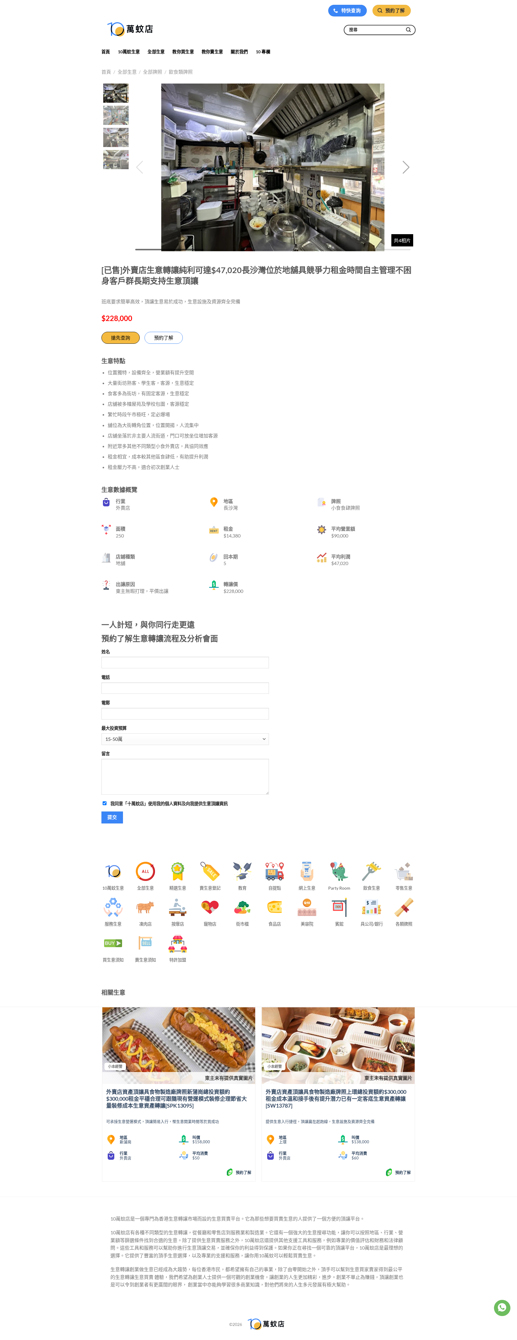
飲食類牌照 (181, 72)
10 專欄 (263, 51)
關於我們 (239, 51)
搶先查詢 (120, 337)
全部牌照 (152, 72)
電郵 (105, 702)
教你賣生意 (212, 51)
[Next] (414, 1096)
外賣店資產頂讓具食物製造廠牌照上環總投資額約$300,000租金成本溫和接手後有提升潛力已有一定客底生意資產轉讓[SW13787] (336, 1098)
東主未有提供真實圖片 (229, 1078)
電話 (105, 677)
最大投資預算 (114, 728)
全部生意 (156, 51)
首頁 (105, 51)
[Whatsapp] (502, 1308)
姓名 (105, 651)
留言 (105, 753)
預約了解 (163, 337)
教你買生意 (183, 51)
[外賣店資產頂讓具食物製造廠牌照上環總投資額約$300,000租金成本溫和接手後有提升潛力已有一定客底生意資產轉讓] (338, 1045)
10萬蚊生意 (129, 51)
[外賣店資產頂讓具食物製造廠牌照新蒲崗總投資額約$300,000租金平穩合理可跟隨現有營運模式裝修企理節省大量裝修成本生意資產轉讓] (178, 1045)
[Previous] (102, 1096)
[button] (406, 167)
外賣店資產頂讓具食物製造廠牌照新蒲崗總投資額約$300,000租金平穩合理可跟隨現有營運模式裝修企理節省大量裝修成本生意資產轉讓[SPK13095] (176, 1098)
